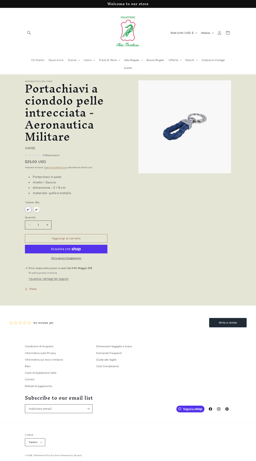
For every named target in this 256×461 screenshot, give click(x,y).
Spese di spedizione (55, 167)
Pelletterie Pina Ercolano (47, 455)
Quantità (30, 217)
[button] (29, 33)
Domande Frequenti (109, 353)
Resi (27, 366)
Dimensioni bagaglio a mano (114, 346)
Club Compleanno (107, 366)
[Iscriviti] (88, 408)
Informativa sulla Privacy (40, 353)
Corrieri (30, 379)
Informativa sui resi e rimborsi (44, 359)
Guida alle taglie (106, 359)
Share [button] (33, 289)
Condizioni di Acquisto (39, 346)
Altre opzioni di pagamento (66, 258)
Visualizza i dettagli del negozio (49, 278)
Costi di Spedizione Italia (40, 372)
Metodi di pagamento (38, 386)
